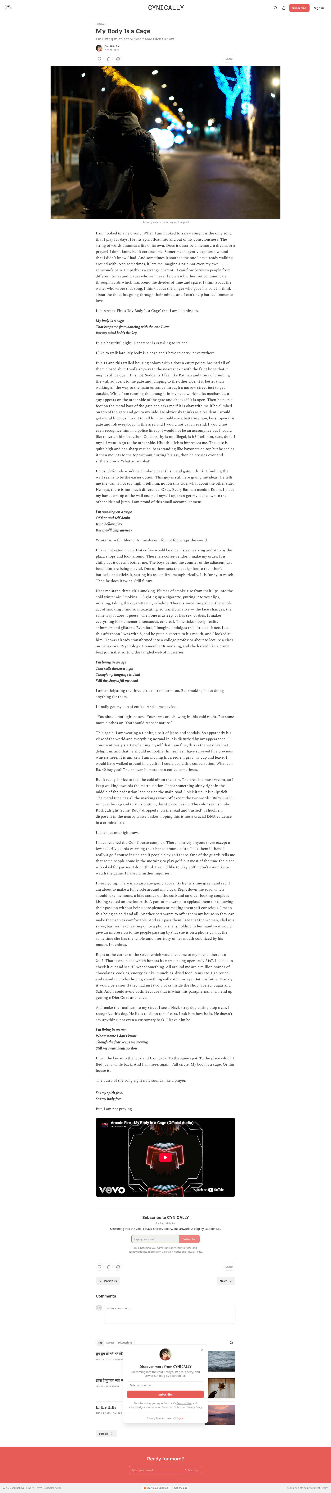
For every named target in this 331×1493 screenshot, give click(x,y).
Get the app (181, 1488)
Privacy (30, 1488)
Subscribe (299, 8)
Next (223, 1281)
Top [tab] (100, 1342)
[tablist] (115, 1342)
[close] (202, 1350)
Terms (38, 1488)
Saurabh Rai (112, 46)
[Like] (99, 59)
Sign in (319, 8)
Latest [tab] (110, 1342)
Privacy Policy (194, 1407)
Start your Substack (158, 1488)
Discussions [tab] (125, 1342)
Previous (110, 1281)
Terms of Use (184, 1403)
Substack (292, 1488)
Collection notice (52, 1488)
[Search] (275, 8)
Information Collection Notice (164, 1407)
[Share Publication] (284, 8)
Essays (101, 24)
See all (103, 1433)
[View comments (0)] (109, 59)
